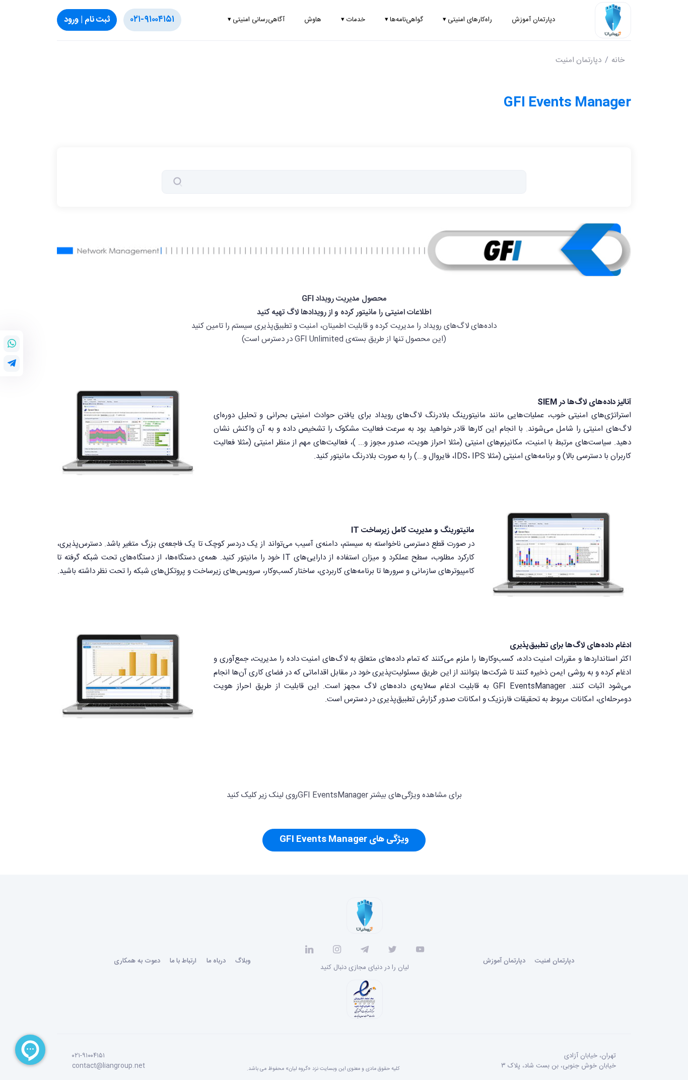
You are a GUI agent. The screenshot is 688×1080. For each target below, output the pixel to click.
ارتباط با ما (183, 961)
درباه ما (216, 961)
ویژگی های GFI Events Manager (344, 839)
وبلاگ (243, 961)
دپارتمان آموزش (504, 961)
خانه (618, 60)
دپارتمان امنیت (578, 60)
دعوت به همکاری (137, 961)
